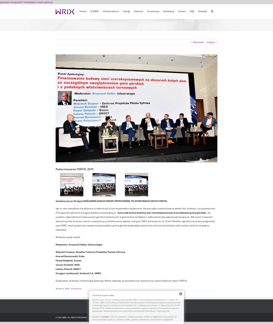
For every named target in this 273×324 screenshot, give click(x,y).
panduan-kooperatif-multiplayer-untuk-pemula (26, 2)
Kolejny (211, 42)
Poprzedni (198, 42)
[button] (212, 11)
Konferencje (76, 288)
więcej (105, 316)
